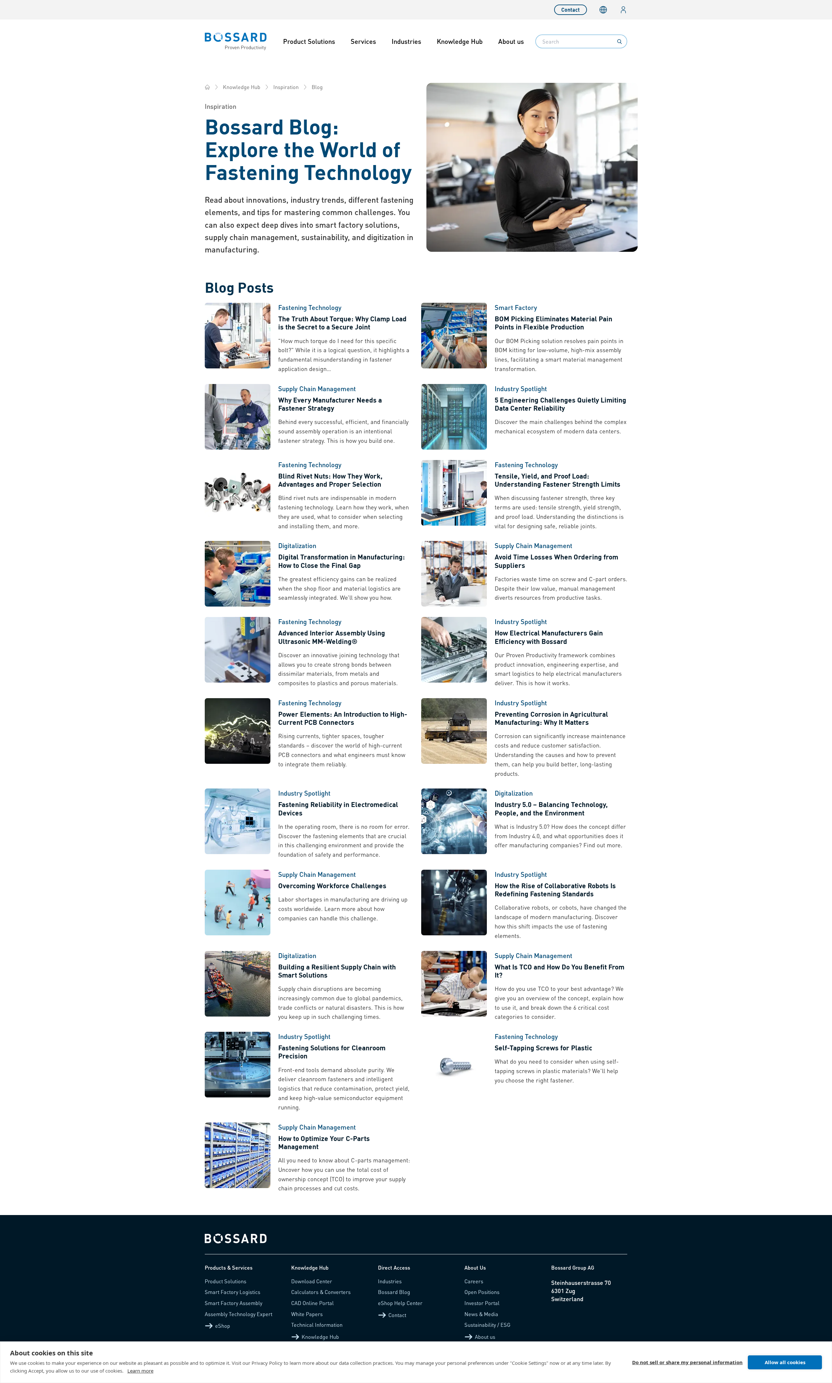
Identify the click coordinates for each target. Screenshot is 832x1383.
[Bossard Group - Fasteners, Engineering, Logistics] (207, 87)
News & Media (481, 1314)
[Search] (619, 41)
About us (511, 41)
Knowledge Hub (460, 41)
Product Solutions (309, 41)
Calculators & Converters (321, 1291)
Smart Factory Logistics (232, 1291)
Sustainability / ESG (487, 1324)
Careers (473, 1281)
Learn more (140, 1370)
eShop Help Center (400, 1303)
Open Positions (482, 1291)
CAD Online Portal (312, 1303)
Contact (570, 9)
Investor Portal (482, 1303)
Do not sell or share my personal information (687, 1362)
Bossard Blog (394, 1291)
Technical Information (317, 1324)
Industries (406, 41)
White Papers (307, 1314)
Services (363, 41)
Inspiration (286, 86)
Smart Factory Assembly (233, 1303)
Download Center (311, 1281)
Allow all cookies (785, 1362)
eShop (222, 1325)
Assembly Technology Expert (238, 1314)
